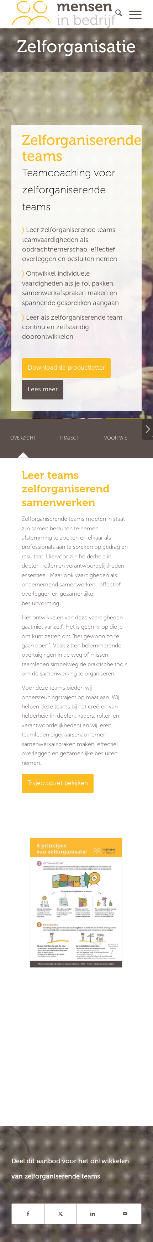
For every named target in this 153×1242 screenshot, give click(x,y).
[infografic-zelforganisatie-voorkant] (76, 902)
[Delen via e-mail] (125, 1214)
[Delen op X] (60, 1214)
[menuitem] (115, 14)
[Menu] (132, 14)
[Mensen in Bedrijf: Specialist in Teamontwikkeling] (63, 14)
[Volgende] (147, 429)
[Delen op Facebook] (28, 1214)
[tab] (23, 440)
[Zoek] (115, 14)
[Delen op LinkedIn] (93, 1214)
